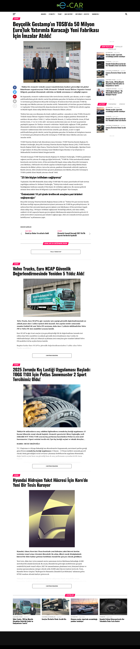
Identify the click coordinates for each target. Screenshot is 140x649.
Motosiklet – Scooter (82, 14)
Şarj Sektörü (68, 14)
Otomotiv (52, 14)
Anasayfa (43, 14)
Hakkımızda (95, 14)
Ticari (59, 14)
